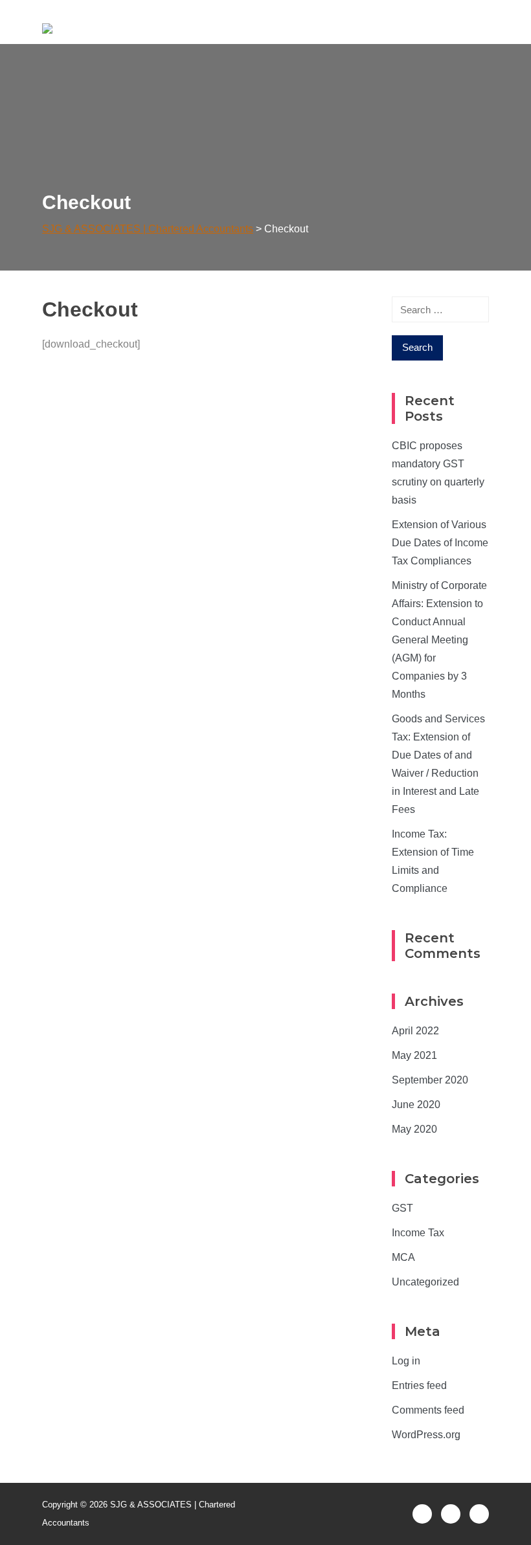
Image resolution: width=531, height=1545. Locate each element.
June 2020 (416, 1104)
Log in (406, 1360)
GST (402, 1208)
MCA (403, 1257)
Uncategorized (425, 1281)
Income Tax (418, 1232)
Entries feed (419, 1385)
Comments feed (428, 1410)
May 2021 (414, 1055)
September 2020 (430, 1079)
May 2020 (414, 1129)
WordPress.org (426, 1434)
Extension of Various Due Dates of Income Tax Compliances (440, 542)
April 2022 (415, 1030)
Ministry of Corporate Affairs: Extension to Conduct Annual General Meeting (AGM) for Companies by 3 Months (439, 640)
